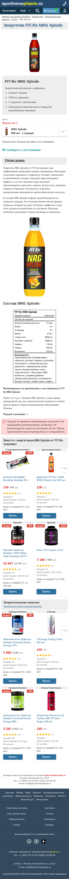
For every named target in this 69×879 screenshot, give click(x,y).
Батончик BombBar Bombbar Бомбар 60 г (15, 479)
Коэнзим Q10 (27, 799)
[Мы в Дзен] (41, 841)
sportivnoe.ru (22, 3)
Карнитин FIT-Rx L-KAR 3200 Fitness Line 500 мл (51, 479)
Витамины (51, 796)
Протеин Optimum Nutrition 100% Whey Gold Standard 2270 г (15, 553)
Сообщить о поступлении (23, 150)
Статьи (16, 824)
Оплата (49, 813)
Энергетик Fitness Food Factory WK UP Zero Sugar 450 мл (50, 718)
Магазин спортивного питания (16, 16)
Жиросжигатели (23, 796)
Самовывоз (49, 819)
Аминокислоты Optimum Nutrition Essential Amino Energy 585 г (17, 718)
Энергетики (37, 16)
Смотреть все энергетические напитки (23, 606)
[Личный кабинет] (65, 10)
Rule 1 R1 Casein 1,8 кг (50, 550)
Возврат (50, 824)
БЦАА (27, 792)
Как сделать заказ (16, 813)
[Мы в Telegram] (34, 841)
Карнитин (38, 796)
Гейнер (19, 792)
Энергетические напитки (21, 602)
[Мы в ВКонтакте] (27, 841)
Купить (13, 515)
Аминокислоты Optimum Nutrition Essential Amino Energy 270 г (17, 642)
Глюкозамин (42, 799)
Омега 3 (62, 796)
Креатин (37, 792)
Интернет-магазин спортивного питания (34, 775)
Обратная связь (16, 819)
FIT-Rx (14, 19)
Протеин (9, 792)
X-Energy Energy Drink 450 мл (49, 641)
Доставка (49, 808)
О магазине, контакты (16, 808)
